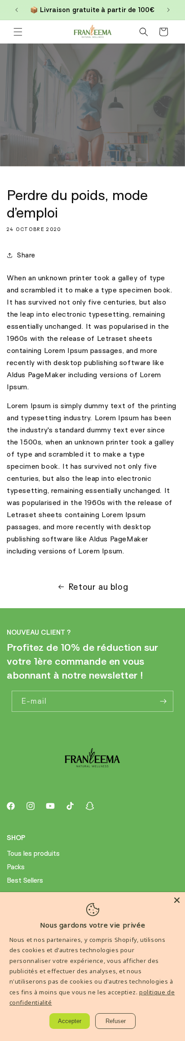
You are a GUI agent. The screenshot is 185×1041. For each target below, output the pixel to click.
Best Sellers (25, 880)
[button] (18, 32)
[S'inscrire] (163, 701)
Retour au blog (98, 586)
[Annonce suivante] (168, 10)
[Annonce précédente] (16, 10)
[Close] (176, 900)
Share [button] (26, 255)
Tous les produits (33, 853)
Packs (16, 866)
